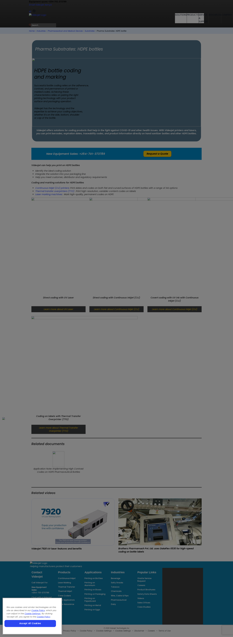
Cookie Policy (38, 610)
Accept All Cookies (30, 623)
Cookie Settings (33, 613)
